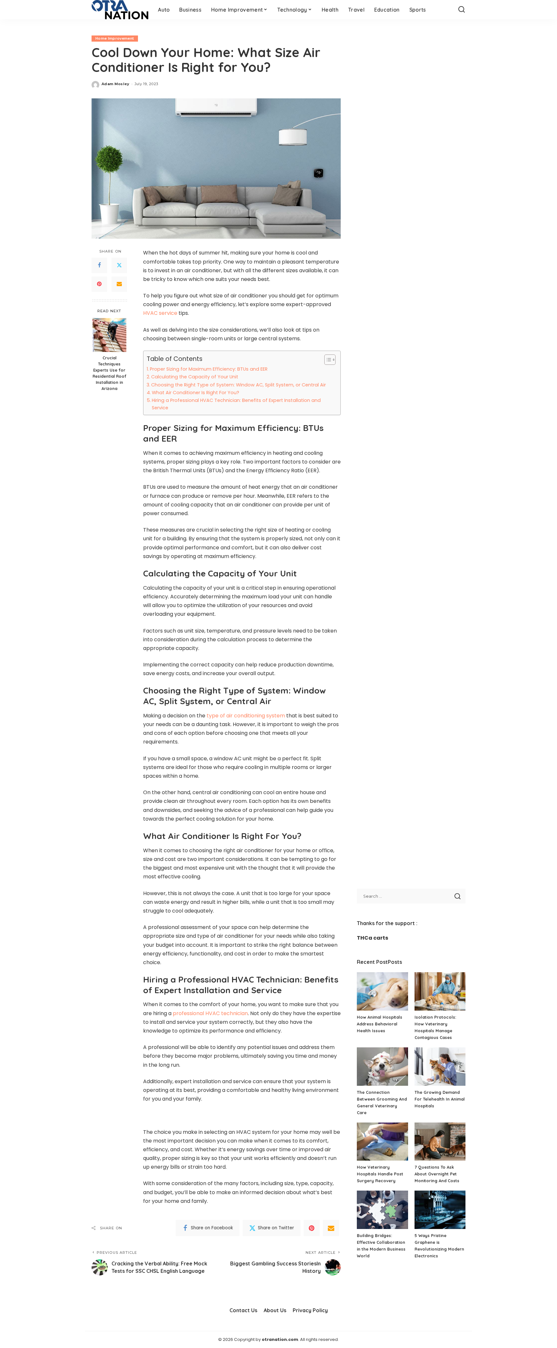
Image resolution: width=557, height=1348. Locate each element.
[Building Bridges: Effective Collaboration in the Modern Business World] (382, 1210)
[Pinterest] (99, 284)
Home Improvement (114, 38)
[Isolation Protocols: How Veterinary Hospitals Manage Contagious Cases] (440, 991)
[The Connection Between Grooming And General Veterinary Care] (382, 1066)
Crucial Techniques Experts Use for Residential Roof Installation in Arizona (109, 373)
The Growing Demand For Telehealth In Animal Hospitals (440, 1099)
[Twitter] (119, 265)
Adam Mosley (116, 84)
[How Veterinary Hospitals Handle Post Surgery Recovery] (382, 1142)
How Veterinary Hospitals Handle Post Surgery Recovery (380, 1173)
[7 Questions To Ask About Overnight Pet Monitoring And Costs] (440, 1142)
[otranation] (120, 9)
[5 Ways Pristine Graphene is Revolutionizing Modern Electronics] (440, 1210)
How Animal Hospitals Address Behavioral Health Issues (379, 1023)
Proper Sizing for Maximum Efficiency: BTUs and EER (209, 369)
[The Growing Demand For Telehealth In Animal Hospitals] (440, 1066)
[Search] (461, 9)
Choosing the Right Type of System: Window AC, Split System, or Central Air (238, 385)
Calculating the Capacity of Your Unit (194, 377)
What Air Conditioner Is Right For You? (195, 392)
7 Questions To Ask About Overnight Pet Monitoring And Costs (437, 1173)
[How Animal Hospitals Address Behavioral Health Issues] (382, 991)
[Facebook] (99, 265)
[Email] (119, 284)
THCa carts (372, 938)
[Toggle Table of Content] (326, 359)
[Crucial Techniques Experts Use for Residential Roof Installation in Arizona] (109, 335)
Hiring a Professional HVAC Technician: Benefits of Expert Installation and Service (236, 404)
